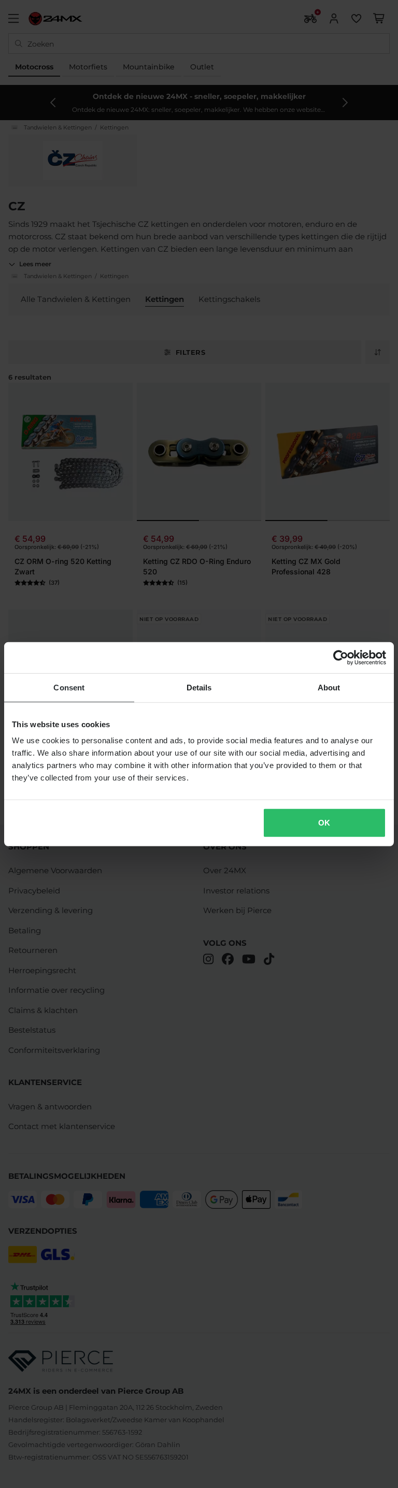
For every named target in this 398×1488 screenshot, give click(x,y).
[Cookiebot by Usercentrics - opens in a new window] (340, 657)
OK (324, 822)
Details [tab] (199, 687)
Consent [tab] (68, 687)
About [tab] (329, 687)
